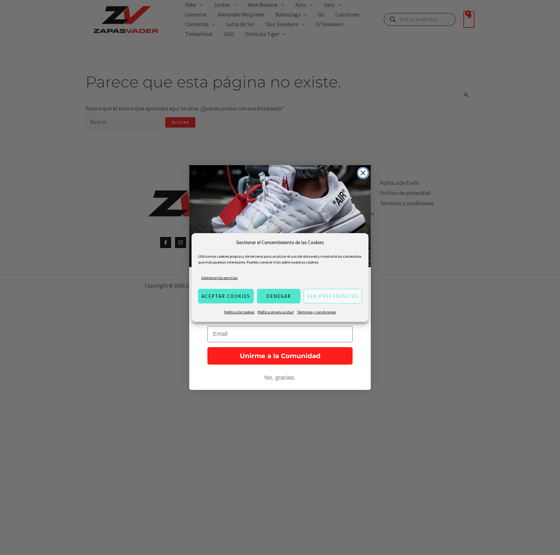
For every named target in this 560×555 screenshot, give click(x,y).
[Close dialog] (363, 173)
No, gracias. (280, 377)
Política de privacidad (276, 312)
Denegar (278, 296)
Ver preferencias (332, 296)
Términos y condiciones (316, 312)
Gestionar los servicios (219, 277)
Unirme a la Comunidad (280, 356)
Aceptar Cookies (226, 296)
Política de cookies (239, 312)
